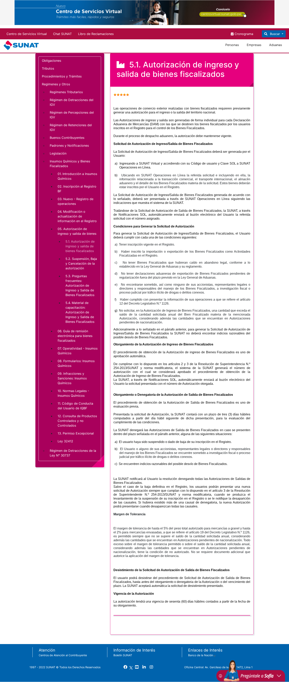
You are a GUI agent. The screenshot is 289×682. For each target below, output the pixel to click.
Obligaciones (51, 61)
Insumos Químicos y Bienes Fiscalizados (70, 163)
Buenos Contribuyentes (67, 138)
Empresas (254, 45)
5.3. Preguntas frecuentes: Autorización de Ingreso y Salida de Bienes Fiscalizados (79, 285)
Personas (232, 45)
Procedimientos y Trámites (62, 76)
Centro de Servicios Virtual (26, 34)
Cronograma (243, 34)
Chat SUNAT (62, 34)
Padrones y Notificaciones (69, 145)
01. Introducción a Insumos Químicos (77, 176)
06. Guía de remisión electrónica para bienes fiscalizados (75, 335)
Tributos (48, 68)
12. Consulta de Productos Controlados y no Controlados (77, 420)
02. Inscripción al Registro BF (77, 188)
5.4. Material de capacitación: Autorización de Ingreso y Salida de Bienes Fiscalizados (79, 312)
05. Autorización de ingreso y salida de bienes (77, 231)
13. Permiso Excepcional (76, 433)
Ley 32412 (65, 441)
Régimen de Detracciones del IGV (71, 102)
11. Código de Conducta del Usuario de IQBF (75, 405)
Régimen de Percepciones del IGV (72, 114)
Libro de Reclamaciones (96, 34)
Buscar (275, 34)
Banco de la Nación (200, 655)
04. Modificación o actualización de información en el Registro (77, 216)
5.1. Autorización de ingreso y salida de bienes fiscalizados (80, 246)
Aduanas (275, 45)
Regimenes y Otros (56, 84)
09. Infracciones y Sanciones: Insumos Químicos (72, 378)
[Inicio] (22, 45)
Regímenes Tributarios (66, 92)
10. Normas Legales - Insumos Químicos (73, 393)
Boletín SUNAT (122, 655)
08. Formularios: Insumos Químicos (76, 363)
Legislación (58, 153)
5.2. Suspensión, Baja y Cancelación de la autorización (81, 263)
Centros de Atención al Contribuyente (63, 655)
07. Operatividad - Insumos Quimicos (78, 350)
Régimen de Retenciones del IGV (71, 127)
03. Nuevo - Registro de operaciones (75, 201)
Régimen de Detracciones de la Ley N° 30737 (73, 453)
